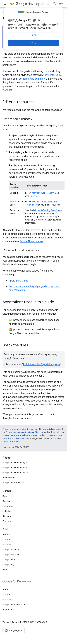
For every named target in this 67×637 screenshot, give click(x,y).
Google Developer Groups (14, 467)
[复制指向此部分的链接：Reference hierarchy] (35, 119)
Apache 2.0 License (28, 435)
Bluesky (6, 501)
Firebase (6, 544)
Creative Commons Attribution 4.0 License (24, 432)
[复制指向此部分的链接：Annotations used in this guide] (57, 302)
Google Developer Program (15, 462)
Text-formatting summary (31, 78)
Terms (5, 622)
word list (7, 89)
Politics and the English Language (41, 364)
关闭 (33, 35)
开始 (33, 43)
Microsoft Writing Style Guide (47, 210)
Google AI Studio (10, 549)
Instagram (7, 506)
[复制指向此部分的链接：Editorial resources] (38, 102)
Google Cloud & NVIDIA (13, 482)
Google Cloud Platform (13, 604)
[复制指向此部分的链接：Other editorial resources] (42, 250)
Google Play (8, 564)
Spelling (34, 196)
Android (6, 534)
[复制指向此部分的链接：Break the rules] (31, 345)
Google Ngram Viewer (31, 241)
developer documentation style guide (39, 4)
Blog (4, 496)
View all (6, 569)
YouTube (6, 521)
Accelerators (8, 477)
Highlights (48, 75)
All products (8, 609)
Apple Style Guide (18, 280)
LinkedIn (6, 511)
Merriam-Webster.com (43, 193)
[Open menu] (5, 3)
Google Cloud (8, 559)
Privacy (15, 622)
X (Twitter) (7, 516)
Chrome (6, 539)
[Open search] (54, 4)
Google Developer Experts (15, 472)
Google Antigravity (11, 554)
